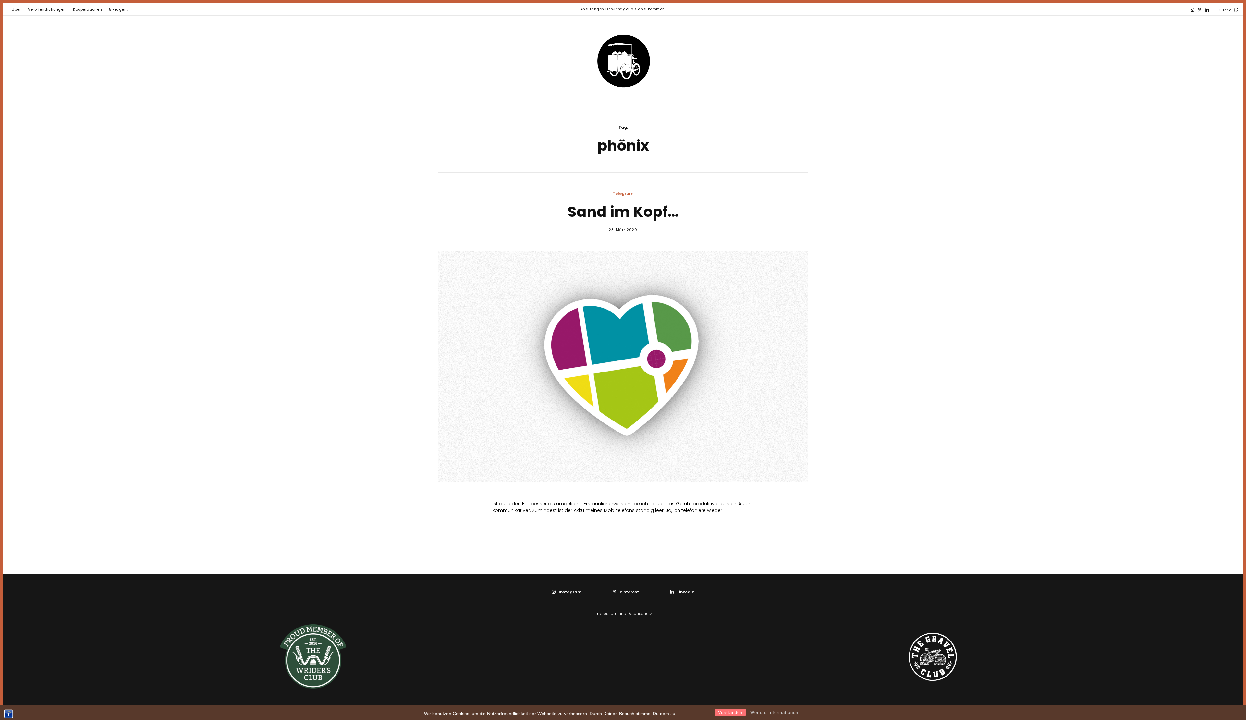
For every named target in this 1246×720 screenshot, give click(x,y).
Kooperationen (87, 9)
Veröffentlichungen (47, 9)
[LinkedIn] (1207, 10)
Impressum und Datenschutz (623, 613)
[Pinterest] (1199, 10)
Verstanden (730, 712)
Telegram (623, 193)
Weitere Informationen (774, 712)
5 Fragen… (119, 9)
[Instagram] (1192, 10)
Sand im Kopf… (623, 211)
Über (16, 9)
